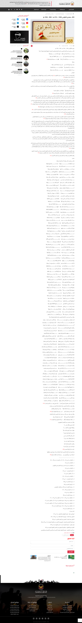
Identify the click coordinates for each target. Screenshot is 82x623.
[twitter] (19, 9)
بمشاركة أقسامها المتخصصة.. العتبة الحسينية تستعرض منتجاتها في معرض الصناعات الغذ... (16, 72)
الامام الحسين (71, 9)
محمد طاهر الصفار (67, 533)
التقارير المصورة (19, 62)
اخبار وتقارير (20, 69)
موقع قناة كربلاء (32, 611)
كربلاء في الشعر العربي (49, 14)
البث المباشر (36, 9)
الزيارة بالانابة (43, 9)
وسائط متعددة (53, 9)
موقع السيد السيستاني (32, 605)
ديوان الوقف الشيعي (32, 607)
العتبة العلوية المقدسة (14, 605)
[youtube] (17, 9)
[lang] (9, 9)
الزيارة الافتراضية (50, 609)
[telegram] (40, 618)
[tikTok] (34, 618)
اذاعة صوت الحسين (49, 612)
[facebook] (22, 9)
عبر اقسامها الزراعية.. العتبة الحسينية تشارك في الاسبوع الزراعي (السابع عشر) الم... (16, 51)
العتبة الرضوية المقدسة (14, 609)
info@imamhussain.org (67, 605)
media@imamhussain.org (67, 609)
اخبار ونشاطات (62, 9)
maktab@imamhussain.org (67, 607)
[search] (11, 9)
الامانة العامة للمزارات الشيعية (32, 609)
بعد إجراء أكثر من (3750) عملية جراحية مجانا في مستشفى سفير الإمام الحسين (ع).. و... (17, 65)
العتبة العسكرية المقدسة (14, 611)
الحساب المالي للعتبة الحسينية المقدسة (67, 612)
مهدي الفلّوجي (66, 535)
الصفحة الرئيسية (69, 14)
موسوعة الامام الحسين (60, 14)
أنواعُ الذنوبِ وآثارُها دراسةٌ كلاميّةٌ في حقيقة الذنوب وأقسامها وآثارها (16, 58)
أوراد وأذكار (50, 611)
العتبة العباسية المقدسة (14, 612)
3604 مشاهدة (64, 45)
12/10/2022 (71, 45)
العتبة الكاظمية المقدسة (14, 607)
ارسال (70, 552)
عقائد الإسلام (20, 56)
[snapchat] (37, 618)
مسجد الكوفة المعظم (15, 614)
